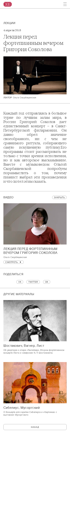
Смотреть (11, 262)
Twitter (33, 282)
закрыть (59, 197)
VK (19, 282)
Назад (35, 427)
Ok (46, 282)
